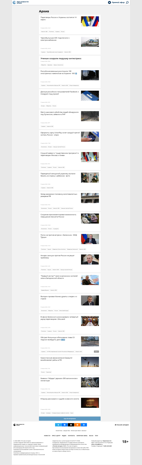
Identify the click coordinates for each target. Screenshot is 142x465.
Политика (51, 31)
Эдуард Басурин (45, 290)
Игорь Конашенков (74, 85)
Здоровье (49, 64)
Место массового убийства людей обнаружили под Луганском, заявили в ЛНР (60, 113)
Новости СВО (44, 31)
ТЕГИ (96, 436)
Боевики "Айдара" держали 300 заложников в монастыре (59, 379)
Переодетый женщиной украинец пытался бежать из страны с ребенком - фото (58, 175)
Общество (43, 64)
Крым (71, 413)
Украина (57, 31)
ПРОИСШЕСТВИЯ (76, 431)
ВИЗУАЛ (84, 431)
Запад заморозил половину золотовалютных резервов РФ (59, 195)
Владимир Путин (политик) (59, 249)
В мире (43, 105)
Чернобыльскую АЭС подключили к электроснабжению (55, 39)
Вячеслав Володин (63, 310)
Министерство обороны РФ (53, 85)
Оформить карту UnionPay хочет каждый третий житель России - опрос (60, 134)
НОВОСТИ (47, 436)
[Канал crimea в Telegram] (58, 424)
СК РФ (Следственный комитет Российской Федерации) (60, 351)
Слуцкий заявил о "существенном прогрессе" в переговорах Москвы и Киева (60, 154)
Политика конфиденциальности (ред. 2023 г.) (26, 453)
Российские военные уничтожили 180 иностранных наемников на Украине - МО (58, 72)
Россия (62, 31)
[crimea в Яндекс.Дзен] (71, 424)
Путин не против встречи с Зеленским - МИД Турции (59, 236)
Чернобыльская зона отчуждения (55, 52)
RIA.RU (91, 436)
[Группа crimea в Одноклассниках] (77, 424)
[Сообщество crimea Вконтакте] (64, 424)
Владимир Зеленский (72, 249)
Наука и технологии (58, 64)
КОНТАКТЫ (71, 436)
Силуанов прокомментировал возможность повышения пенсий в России (58, 216)
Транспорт (48, 372)
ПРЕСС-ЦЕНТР (56, 436)
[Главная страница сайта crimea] (20, 2)
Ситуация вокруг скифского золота (60, 413)
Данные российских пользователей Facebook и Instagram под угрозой (60, 93)
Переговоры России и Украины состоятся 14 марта (58, 18)
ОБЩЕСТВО (66, 431)
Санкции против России (59, 146)
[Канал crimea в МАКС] (84, 424)
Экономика (44, 146)
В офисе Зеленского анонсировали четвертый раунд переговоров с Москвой (59, 318)
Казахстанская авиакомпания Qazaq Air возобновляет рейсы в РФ (56, 359)
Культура (48, 413)
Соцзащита (55, 228)
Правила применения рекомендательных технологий (29, 455)
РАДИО (64, 436)
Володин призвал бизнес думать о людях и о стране (59, 297)
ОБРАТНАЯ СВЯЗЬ (82, 436)
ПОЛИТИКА (59, 431)
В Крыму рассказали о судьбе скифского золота (60, 399)
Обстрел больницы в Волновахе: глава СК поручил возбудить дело (58, 338)
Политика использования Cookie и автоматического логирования (28, 450)
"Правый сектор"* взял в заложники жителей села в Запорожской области (59, 277)
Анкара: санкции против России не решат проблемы (57, 256)
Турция (49, 249)
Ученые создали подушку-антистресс (61, 58)
